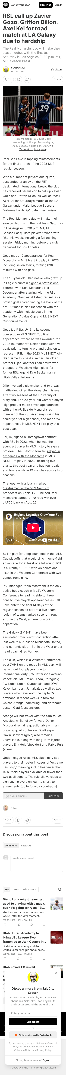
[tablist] (18, 845)
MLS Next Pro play (34, 260)
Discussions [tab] (29, 889)
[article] (33, 912)
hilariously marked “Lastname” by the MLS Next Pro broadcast (26, 488)
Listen (58, 69)
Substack (15, 1067)
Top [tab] (7, 889)
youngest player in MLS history (24, 446)
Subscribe (45, 5)
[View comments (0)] (18, 79)
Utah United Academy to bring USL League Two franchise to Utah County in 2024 (23, 937)
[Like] (5, 958)
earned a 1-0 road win (33, 497)
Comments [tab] (11, 845)
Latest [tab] (16, 889)
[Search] (59, 889)
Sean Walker (18, 68)
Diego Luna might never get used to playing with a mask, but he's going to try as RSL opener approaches (24, 904)
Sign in (58, 5)
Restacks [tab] (26, 845)
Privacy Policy (44, 1050)
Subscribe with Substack (35, 1035)
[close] (56, 973)
